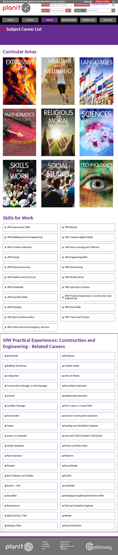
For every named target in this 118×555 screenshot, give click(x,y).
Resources (108, 20)
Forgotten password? (99, 4)
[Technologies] (96, 207)
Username (45, 5)
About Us (44, 542)
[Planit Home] (16, 14)
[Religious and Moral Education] (58, 155)
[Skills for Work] (19, 207)
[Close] (113, 2)
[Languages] (96, 104)
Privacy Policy (46, 546)
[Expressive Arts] (19, 104)
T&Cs (43, 548)
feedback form (64, 544)
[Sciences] (96, 155)
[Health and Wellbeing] (58, 104)
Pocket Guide (64, 542)
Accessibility (45, 544)
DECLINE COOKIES (102, 2)
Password (45, 10)
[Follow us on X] (113, 5)
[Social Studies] (58, 207)
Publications (63, 548)
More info (88, 2)
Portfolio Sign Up (82, 5)
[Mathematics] (19, 155)
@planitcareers (66, 546)
